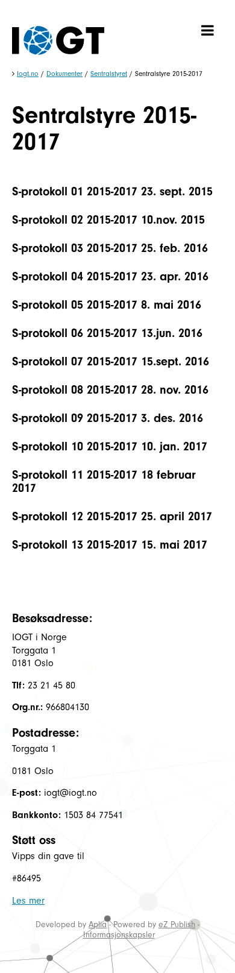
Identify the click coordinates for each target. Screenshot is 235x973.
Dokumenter (64, 73)
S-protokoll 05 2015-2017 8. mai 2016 (106, 305)
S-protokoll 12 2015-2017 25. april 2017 (112, 516)
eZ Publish (176, 924)
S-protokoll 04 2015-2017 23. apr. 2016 (110, 276)
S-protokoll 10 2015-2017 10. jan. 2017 (109, 446)
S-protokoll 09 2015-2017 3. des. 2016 (107, 418)
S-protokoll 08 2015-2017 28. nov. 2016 (110, 390)
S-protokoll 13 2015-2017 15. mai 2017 (109, 545)
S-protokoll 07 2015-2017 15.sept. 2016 (110, 361)
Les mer (28, 900)
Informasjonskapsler (119, 935)
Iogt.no (28, 73)
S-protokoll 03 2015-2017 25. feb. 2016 (110, 248)
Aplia (98, 924)
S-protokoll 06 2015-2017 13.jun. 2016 (107, 333)
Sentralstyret (108, 73)
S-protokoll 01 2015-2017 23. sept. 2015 (112, 191)
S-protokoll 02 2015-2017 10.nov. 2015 (108, 220)
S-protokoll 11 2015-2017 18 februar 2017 (104, 481)
